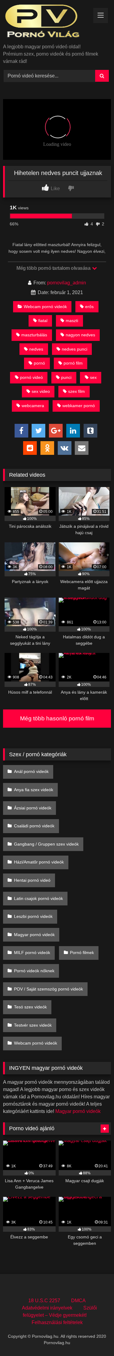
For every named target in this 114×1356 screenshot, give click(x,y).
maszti (72, 320)
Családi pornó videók (34, 825)
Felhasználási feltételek (57, 1322)
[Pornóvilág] (47, 22)
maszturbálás (34, 334)
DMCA (78, 1300)
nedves (36, 349)
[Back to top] (95, 1338)
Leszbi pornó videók (33, 916)
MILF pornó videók (32, 952)
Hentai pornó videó (32, 880)
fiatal (42, 320)
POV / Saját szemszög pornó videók (48, 989)
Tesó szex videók (30, 1006)
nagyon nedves (80, 334)
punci (66, 377)
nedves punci (74, 349)
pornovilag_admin (66, 282)
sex (93, 377)
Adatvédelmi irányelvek (47, 1307)
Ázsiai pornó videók (32, 807)
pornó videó (31, 377)
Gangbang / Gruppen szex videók (46, 844)
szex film (76, 391)
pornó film (73, 363)
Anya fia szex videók (33, 789)
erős (89, 306)
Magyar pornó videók (34, 934)
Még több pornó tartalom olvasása (54, 268)
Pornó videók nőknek (34, 970)
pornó (39, 363)
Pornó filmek (82, 952)
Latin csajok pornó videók (38, 898)
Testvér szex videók (33, 1025)
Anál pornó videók (31, 771)
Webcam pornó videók (45, 306)
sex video (41, 391)
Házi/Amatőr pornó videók (39, 862)
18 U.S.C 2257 (44, 1300)
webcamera (33, 405)
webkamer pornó (78, 405)
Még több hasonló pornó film (57, 718)
